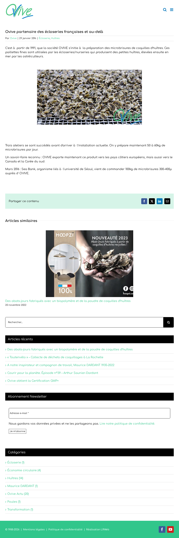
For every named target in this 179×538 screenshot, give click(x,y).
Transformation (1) (20, 509)
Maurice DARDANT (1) (22, 486)
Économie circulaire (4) (24, 470)
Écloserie (44, 38)
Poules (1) (13, 501)
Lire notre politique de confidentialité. (127, 423)
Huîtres (55, 38)
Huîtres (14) (15, 478)
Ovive (13, 38)
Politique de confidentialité (65, 529)
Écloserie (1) (15, 462)
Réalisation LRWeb (97, 529)
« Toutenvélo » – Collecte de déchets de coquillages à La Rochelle (55, 357)
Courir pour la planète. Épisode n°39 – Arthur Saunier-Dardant (52, 373)
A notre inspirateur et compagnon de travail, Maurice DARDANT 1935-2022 (60, 365)
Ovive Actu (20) (18, 493)
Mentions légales (34, 529)
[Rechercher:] (84, 322)
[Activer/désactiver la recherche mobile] (165, 9)
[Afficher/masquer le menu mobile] (172, 9)
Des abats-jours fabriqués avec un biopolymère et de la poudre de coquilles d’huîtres (68, 301)
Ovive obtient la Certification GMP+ (33, 380)
